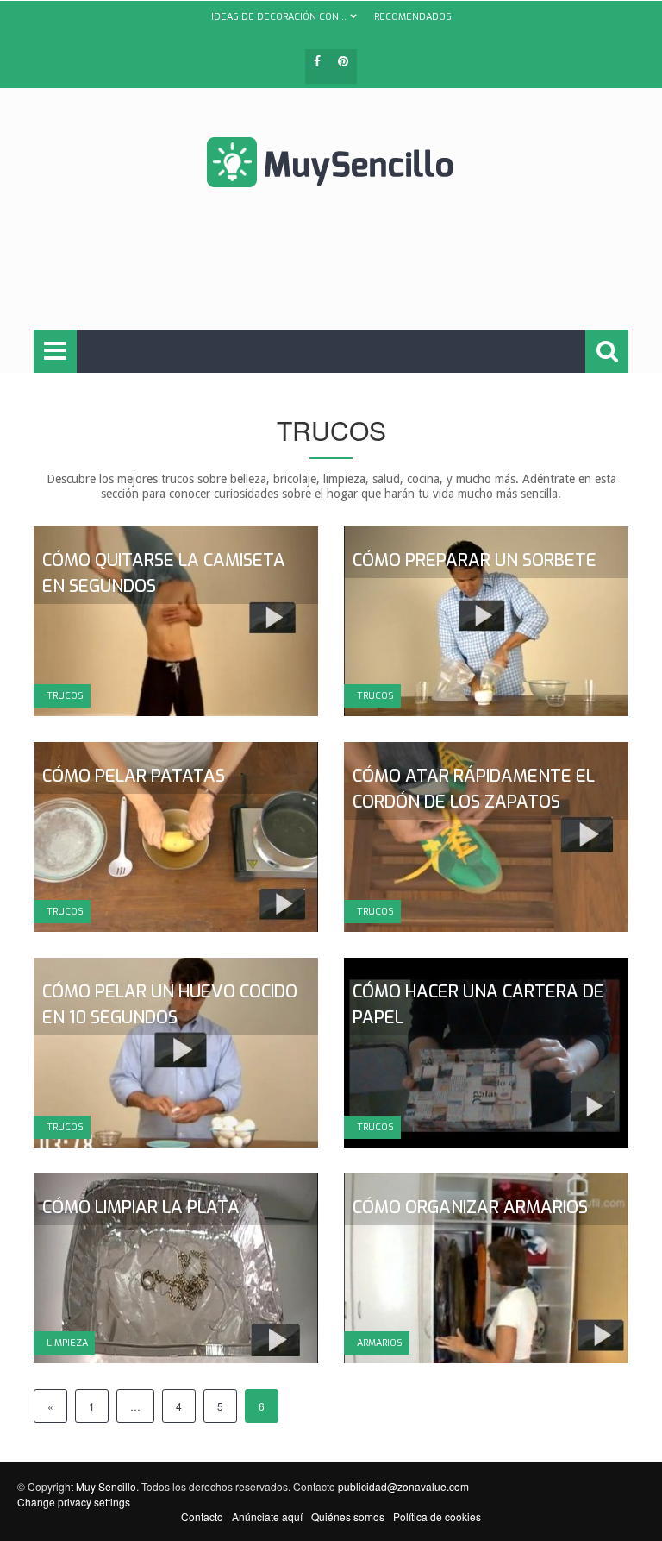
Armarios (380, 1343)
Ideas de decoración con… (279, 16)
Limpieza (67, 1343)
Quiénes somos (347, 1516)
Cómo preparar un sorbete (474, 560)
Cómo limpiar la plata (141, 1207)
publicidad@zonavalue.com (403, 1486)
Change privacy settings (73, 1501)
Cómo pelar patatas (133, 776)
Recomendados (413, 16)
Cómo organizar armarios (470, 1207)
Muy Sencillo (106, 1486)
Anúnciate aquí (267, 1516)
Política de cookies (437, 1516)
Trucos (65, 695)
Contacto (202, 1516)
